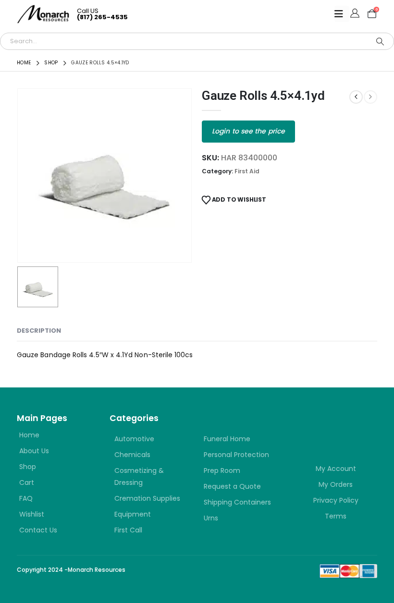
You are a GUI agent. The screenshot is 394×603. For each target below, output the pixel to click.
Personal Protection (236, 454)
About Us (34, 451)
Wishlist (31, 514)
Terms (335, 516)
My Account (336, 468)
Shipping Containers (237, 502)
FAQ (26, 498)
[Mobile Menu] (341, 14)
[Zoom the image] (336, 429)
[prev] (356, 97)
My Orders (336, 484)
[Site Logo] (43, 14)
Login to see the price (248, 131)
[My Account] (354, 14)
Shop (27, 466)
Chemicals (132, 454)
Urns (211, 518)
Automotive (134, 439)
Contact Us (38, 530)
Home (29, 435)
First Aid (246, 171)
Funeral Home (227, 439)
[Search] (380, 41)
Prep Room (222, 470)
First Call (128, 530)
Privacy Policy (335, 500)
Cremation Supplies (147, 498)
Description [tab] (39, 330)
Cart (26, 482)
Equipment (132, 514)
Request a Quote (232, 486)
